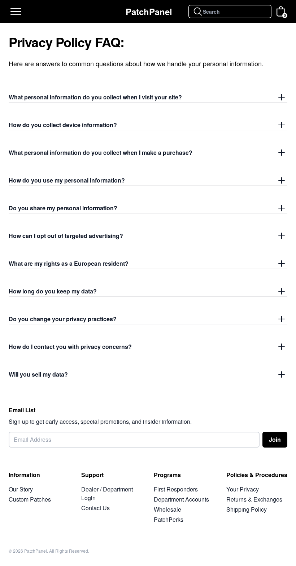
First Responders (176, 489)
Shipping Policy (246, 509)
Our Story (21, 489)
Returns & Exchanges (254, 499)
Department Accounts (181, 499)
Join (275, 439)
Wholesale (167, 509)
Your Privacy (242, 489)
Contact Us (95, 508)
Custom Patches (30, 499)
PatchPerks (168, 519)
